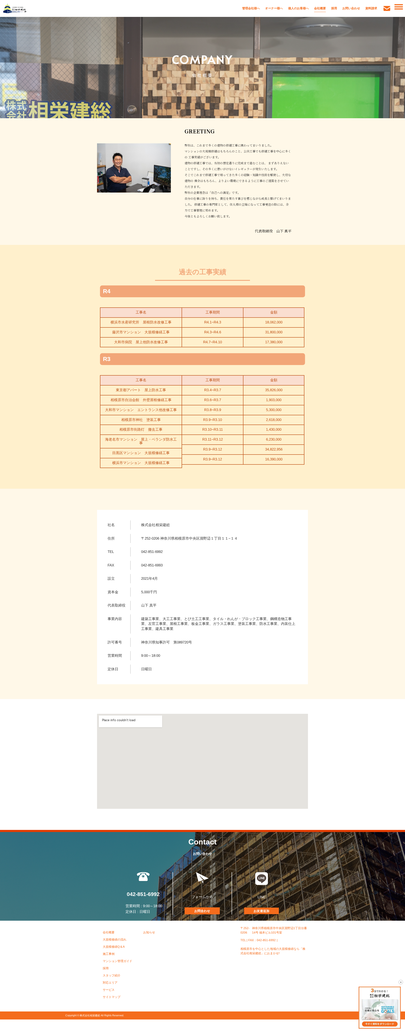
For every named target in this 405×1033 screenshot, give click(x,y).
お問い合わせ (351, 8)
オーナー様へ (274, 8)
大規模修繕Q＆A (114, 946)
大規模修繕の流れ (114, 939)
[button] (202, 910)
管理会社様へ (251, 8)
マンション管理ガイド (117, 961)
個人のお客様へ (298, 8)
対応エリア (110, 982)
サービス (109, 989)
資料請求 (371, 8)
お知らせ (149, 932)
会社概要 (320, 8)
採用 (334, 8)
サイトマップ (111, 997)
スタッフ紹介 (111, 975)
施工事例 (109, 954)
